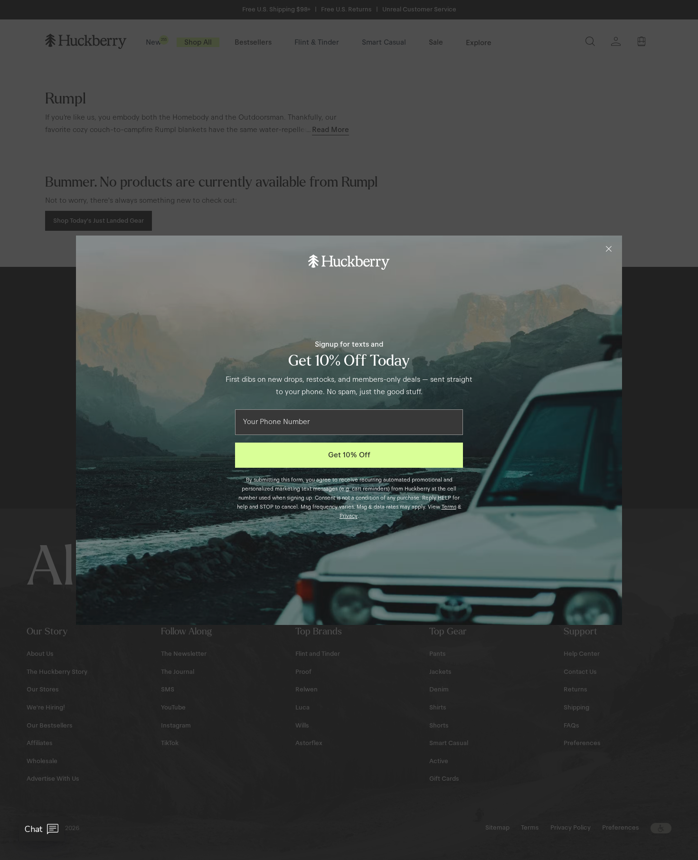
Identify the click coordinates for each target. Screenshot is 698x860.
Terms (449, 507)
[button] (41, 829)
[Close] (608, 248)
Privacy (349, 516)
